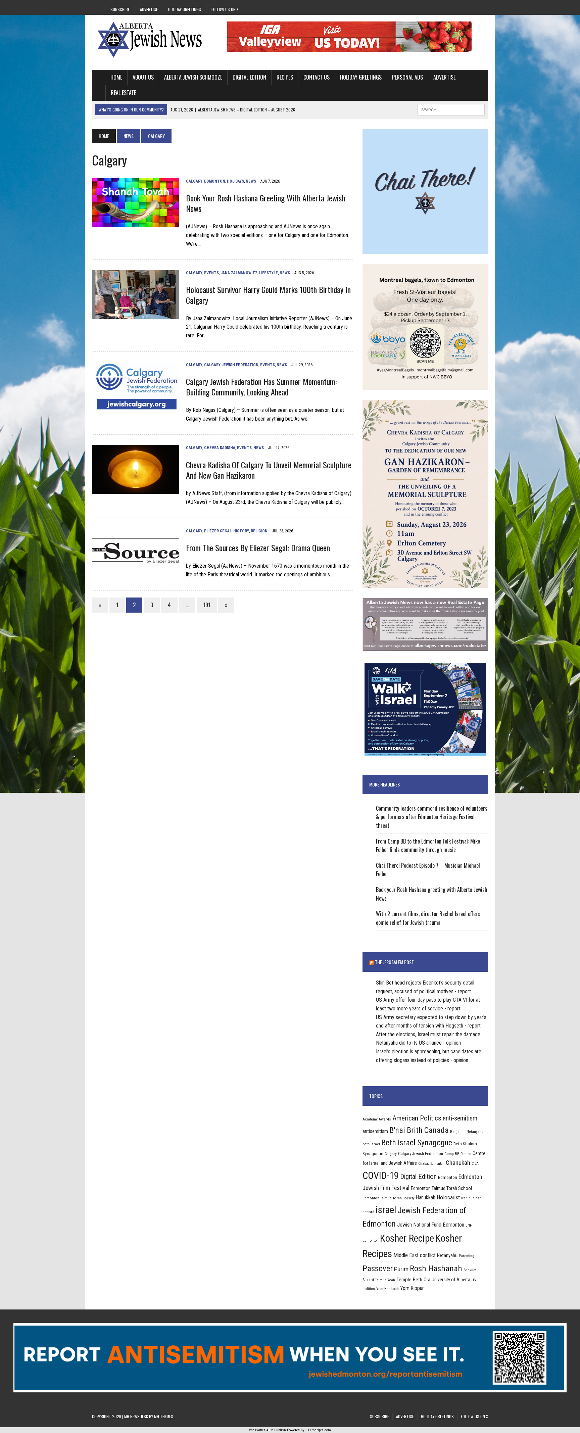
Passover (377, 1268)
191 (206, 605)
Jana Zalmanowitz (239, 273)
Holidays (235, 181)
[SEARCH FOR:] (451, 109)
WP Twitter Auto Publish (267, 1430)
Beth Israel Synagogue (416, 1142)
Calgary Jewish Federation (231, 365)
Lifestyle (268, 273)
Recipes (285, 77)
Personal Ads (407, 77)
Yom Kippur (412, 1288)
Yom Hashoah (387, 1288)
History (241, 531)
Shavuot (470, 1270)
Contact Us (316, 77)
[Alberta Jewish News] (155, 39)
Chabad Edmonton (431, 1163)
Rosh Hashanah (436, 1268)
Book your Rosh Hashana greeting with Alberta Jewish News (265, 203)
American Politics (416, 1118)
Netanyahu (447, 1255)
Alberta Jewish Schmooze (193, 77)
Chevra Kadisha (219, 447)
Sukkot (368, 1279)
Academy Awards (376, 1119)
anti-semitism (460, 1118)
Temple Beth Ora (413, 1280)
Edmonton (214, 181)
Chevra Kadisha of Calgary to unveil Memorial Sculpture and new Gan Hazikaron (268, 470)
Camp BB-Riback (457, 1153)
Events (211, 273)
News (129, 135)
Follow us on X (225, 9)
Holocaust (448, 1197)
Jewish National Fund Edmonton (430, 1225)
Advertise (149, 9)
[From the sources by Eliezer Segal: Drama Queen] (135, 573)
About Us (143, 77)
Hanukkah (425, 1197)
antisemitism (375, 1131)
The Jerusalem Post (394, 961)
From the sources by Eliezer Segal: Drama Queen (258, 547)
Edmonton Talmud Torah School (441, 1188)
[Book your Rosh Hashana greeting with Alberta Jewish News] (135, 223)
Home (116, 77)
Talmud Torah (385, 1280)
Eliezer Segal (218, 531)
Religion (259, 531)
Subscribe (120, 9)
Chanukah (458, 1162)
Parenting (466, 1255)
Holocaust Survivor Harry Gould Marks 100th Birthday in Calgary (268, 294)
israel (386, 1209)
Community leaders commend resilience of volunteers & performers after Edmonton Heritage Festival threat (431, 816)
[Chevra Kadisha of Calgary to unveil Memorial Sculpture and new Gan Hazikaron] (135, 489)
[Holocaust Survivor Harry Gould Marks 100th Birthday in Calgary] (135, 315)
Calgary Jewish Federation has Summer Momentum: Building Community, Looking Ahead (261, 386)
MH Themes (163, 1416)
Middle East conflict (414, 1255)
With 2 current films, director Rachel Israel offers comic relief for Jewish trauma (428, 918)
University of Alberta (451, 1279)
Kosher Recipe (407, 1238)
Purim (401, 1269)
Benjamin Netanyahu (467, 1131)
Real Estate (123, 93)
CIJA (475, 1163)
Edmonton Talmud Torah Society (388, 1198)
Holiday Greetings (184, 9)
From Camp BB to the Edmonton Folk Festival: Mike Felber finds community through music (428, 845)
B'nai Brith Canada (419, 1130)
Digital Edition (249, 77)
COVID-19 (380, 1175)
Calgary (194, 181)
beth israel (371, 1144)
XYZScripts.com (319, 1430)
